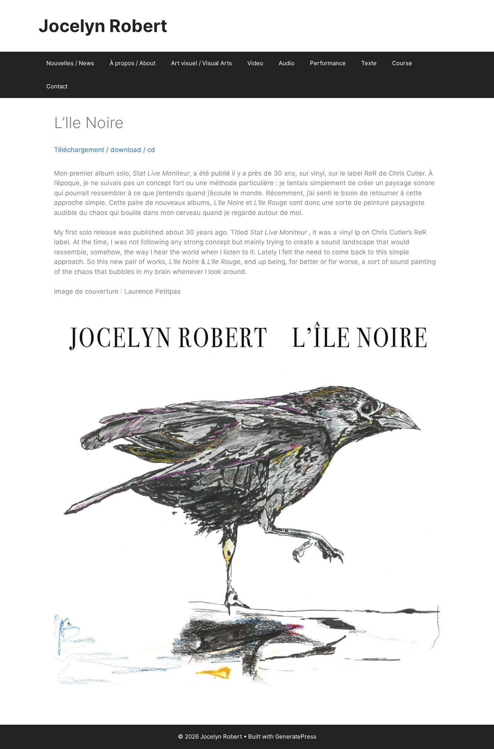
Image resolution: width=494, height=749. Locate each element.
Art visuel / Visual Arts (201, 63)
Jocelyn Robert (103, 25)
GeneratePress (295, 736)
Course (402, 63)
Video (255, 63)
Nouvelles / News (70, 63)
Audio (286, 63)
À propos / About (133, 63)
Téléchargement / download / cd (104, 150)
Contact (57, 86)
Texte (369, 63)
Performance (328, 63)
